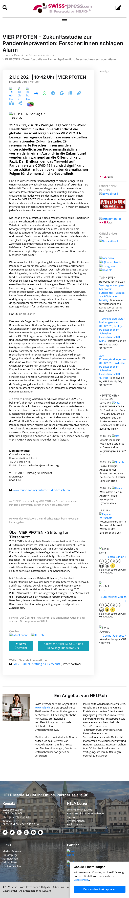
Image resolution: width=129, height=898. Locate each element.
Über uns (58, 887)
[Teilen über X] (19, 94)
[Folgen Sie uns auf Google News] (62, 94)
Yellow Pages (10, 862)
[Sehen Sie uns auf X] (111, 262)
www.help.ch (42, 707)
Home (6, 55)
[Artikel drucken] (36, 94)
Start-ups (72, 817)
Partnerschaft (10, 858)
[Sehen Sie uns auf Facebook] (106, 258)
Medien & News (12, 851)
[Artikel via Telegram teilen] (53, 94)
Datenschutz (10, 890)
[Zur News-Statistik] (30, 104)
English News (74, 824)
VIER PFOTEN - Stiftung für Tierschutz (37, 664)
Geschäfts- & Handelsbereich (32, 55)
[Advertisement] (114, 123)
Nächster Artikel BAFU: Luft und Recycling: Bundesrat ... (63, 646)
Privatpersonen (76, 820)
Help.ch (45, 887)
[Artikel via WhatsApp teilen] (45, 94)
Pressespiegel (10, 855)
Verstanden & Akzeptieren (99, 889)
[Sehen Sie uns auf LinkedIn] (106, 270)
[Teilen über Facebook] (11, 94)
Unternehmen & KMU (79, 809)
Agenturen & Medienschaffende (85, 813)
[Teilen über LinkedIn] (28, 94)
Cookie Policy (81, 879)
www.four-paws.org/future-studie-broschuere (42, 490)
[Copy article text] (71, 94)
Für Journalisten (12, 866)
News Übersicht (21, 646)
